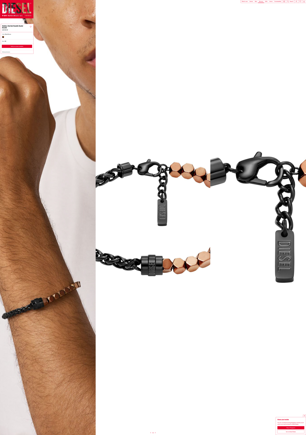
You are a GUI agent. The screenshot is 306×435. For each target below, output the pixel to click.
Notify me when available (17, 46)
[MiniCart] (304, 1)
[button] (284, 1)
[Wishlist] (300, 1)
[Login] (296, 1)
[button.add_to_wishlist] (30, 26)
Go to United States (291, 431)
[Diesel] (16, 9)
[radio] (3, 37)
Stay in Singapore (290, 427)
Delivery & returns (6, 51)
